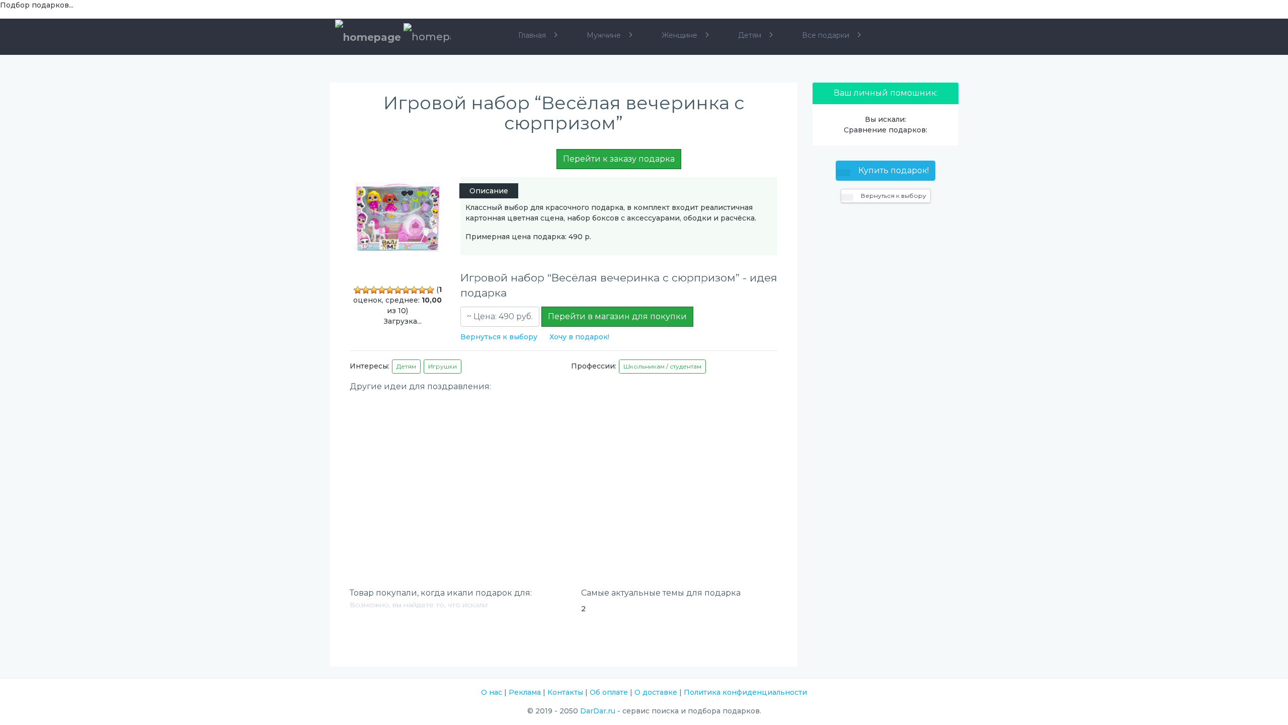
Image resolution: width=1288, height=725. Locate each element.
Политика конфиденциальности (745, 692)
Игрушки (442, 366)
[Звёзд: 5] (390, 290)
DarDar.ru (597, 710)
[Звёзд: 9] (422, 290)
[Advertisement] (563, 467)
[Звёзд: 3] (374, 290)
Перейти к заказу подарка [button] (619, 159)
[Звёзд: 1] (358, 290)
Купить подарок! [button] (892, 170)
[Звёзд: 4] (382, 290)
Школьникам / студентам (662, 366)
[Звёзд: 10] (430, 290)
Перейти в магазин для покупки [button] (617, 316)
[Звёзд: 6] (398, 290)
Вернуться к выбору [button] (892, 195)
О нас (491, 692)
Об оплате (609, 692)
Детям (406, 366)
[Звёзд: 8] (414, 290)
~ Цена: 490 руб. (500, 316)
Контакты (565, 692)
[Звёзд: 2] (366, 290)
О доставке (655, 692)
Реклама (525, 692)
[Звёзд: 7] (406, 290)
